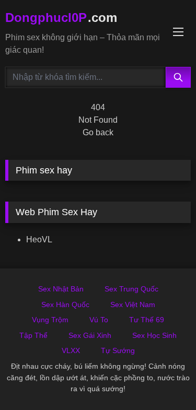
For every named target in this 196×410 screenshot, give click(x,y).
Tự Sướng (118, 350)
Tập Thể (33, 335)
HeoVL (39, 239)
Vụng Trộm (50, 319)
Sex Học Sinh (154, 335)
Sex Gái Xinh (89, 335)
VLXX (71, 350)
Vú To (98, 319)
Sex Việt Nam (132, 304)
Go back (98, 132)
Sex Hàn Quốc (65, 304)
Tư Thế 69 (146, 319)
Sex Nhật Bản (61, 289)
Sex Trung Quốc (131, 289)
